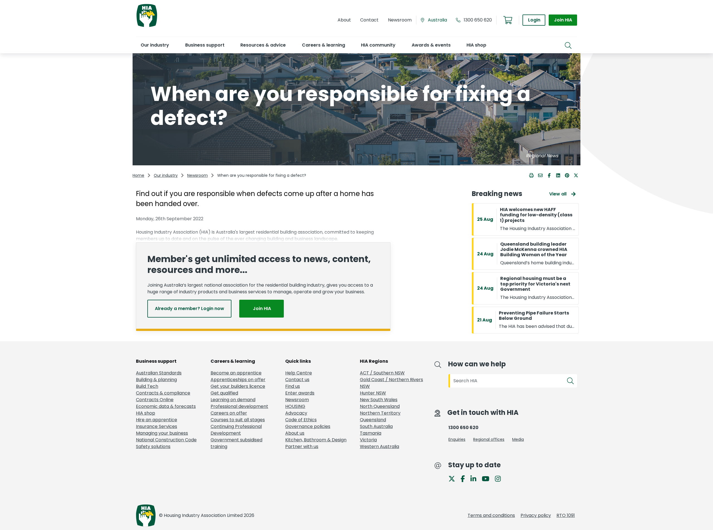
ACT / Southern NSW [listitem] (382, 373)
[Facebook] (465, 478)
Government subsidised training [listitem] (236, 443)
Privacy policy (536, 515)
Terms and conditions (491, 515)
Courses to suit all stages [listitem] (238, 420)
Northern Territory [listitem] (380, 413)
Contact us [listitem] (297, 379)
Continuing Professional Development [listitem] (236, 429)
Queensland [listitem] (373, 420)
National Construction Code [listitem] (166, 440)
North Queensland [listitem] (380, 406)
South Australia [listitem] (376, 426)
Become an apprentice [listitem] (236, 373)
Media (518, 439)
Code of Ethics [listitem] (301, 420)
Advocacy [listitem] (296, 413)
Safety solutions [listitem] (153, 446)
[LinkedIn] (475, 478)
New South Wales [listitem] (378, 399)
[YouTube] (488, 478)
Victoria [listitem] (368, 440)
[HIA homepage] (147, 26)
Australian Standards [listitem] (159, 373)
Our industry (166, 175)
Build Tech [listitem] (147, 386)
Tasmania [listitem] (370, 433)
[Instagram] (500, 478)
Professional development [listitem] (239, 406)
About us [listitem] (294, 433)
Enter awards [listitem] (299, 393)
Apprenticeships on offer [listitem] (238, 379)
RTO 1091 (565, 515)
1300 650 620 (478, 20)
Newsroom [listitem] (297, 399)
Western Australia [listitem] (379, 446)
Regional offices (488, 439)
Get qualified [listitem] (224, 393)
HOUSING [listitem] (295, 406)
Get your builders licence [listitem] (238, 386)
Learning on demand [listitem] (233, 399)
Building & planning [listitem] (156, 379)
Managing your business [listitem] (162, 433)
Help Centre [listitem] (298, 373)
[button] (155, 45)
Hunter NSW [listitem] (373, 393)
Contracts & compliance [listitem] (163, 393)
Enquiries (456, 439)
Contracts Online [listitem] (155, 399)
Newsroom (197, 175)
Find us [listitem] (292, 386)
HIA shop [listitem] (145, 413)
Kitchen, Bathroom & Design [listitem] (315, 440)
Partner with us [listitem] (301, 446)
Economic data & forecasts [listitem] (166, 406)
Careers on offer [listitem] (229, 413)
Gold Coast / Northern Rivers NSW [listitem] (391, 382)
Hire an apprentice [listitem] (156, 420)
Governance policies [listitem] (307, 426)
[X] (454, 478)
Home (138, 175)
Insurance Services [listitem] (156, 426)
